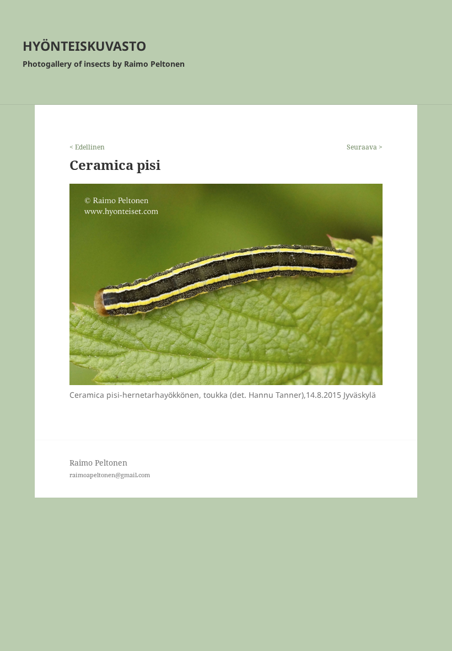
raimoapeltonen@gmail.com (109, 475)
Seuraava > (365, 147)
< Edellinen (87, 147)
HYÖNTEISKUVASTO (84, 46)
